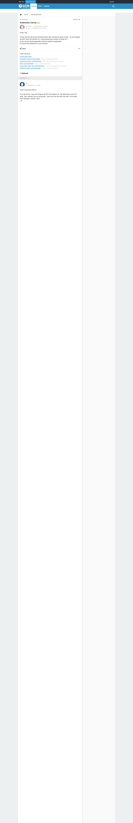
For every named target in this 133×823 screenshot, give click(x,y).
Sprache (112, 2)
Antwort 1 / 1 (24, 78)
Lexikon (46, 6)
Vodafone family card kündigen (30, 61)
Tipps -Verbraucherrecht (49, 59)
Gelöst (38, 23)
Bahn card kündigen (26, 63)
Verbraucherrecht (36, 14)
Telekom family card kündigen (30, 68)
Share (24, 48)
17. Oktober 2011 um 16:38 (38, 28)
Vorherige (24, 19)
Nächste (75, 19)
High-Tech (21, 2)
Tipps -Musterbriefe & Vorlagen (53, 61)
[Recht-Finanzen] (24, 6)
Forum (33, 6)
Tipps (40, 6)
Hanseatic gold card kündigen (30, 59)
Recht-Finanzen (30, 2)
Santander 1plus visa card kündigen (32, 66)
